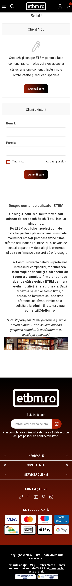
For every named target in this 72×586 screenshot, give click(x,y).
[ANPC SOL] (25, 578)
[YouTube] (36, 497)
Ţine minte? (19, 161)
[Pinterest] (43, 497)
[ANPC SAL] (47, 578)
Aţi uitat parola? (56, 161)
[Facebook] (28, 497)
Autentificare (36, 174)
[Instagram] (51, 497)
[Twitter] (21, 497)
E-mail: (11, 123)
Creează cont (36, 88)
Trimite (57, 424)
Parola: (11, 143)
